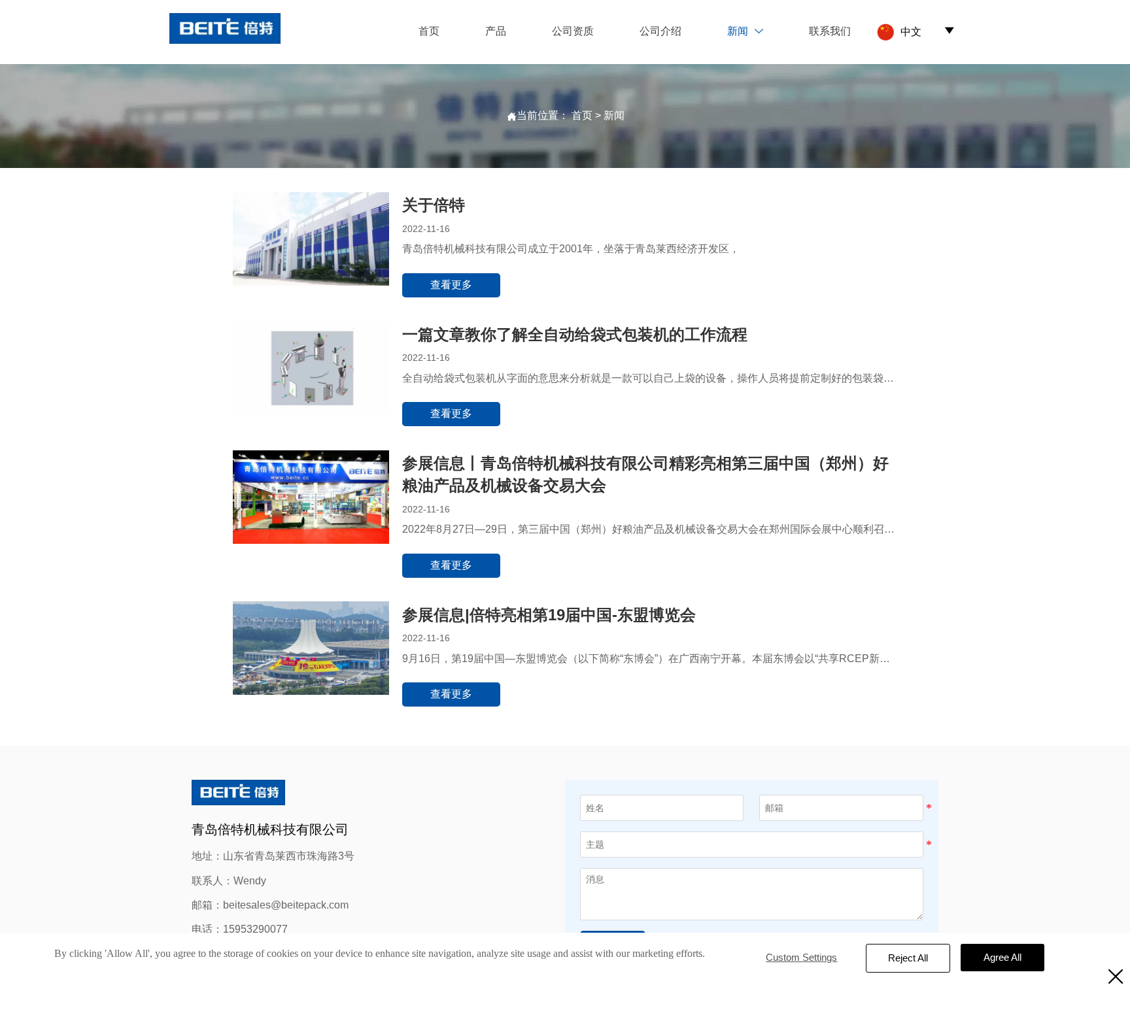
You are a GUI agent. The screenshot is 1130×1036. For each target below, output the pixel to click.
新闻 (614, 115)
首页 (582, 115)
